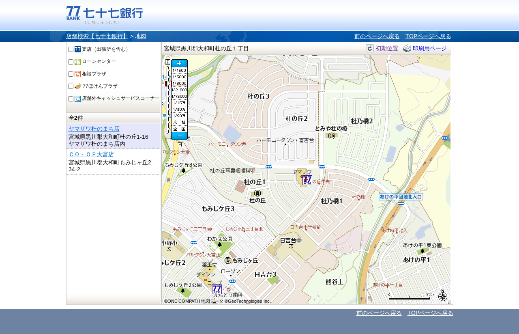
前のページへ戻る (377, 36)
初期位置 (386, 48)
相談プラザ (93, 74)
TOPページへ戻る (428, 36)
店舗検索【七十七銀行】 (97, 36)
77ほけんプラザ (99, 86)
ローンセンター (98, 61)
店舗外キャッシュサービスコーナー (120, 98)
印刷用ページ (430, 48)
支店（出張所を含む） (106, 49)
